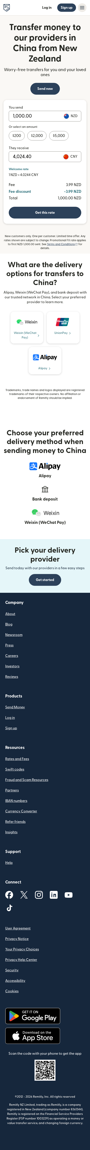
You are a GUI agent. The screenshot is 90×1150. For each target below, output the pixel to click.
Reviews (11, 676)
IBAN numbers (16, 801)
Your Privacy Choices (22, 949)
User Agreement (18, 928)
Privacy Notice (17, 939)
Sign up (67, 7)
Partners (12, 790)
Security (12, 970)
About (10, 614)
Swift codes (14, 769)
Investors (12, 666)
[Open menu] (82, 7)
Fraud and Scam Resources (26, 780)
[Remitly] (6, 8)
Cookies (12, 991)
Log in (47, 7)
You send (16, 107)
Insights (11, 832)
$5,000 (59, 136)
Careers (11, 656)
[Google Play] (32, 1016)
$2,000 (37, 136)
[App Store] (32, 1036)
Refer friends (15, 822)
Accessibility (15, 981)
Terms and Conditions (62, 244)
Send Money (15, 707)
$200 (16, 136)
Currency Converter (21, 811)
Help (9, 863)
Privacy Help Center (21, 960)
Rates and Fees (17, 759)
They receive (19, 148)
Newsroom (13, 635)
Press (9, 645)
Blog (8, 624)
